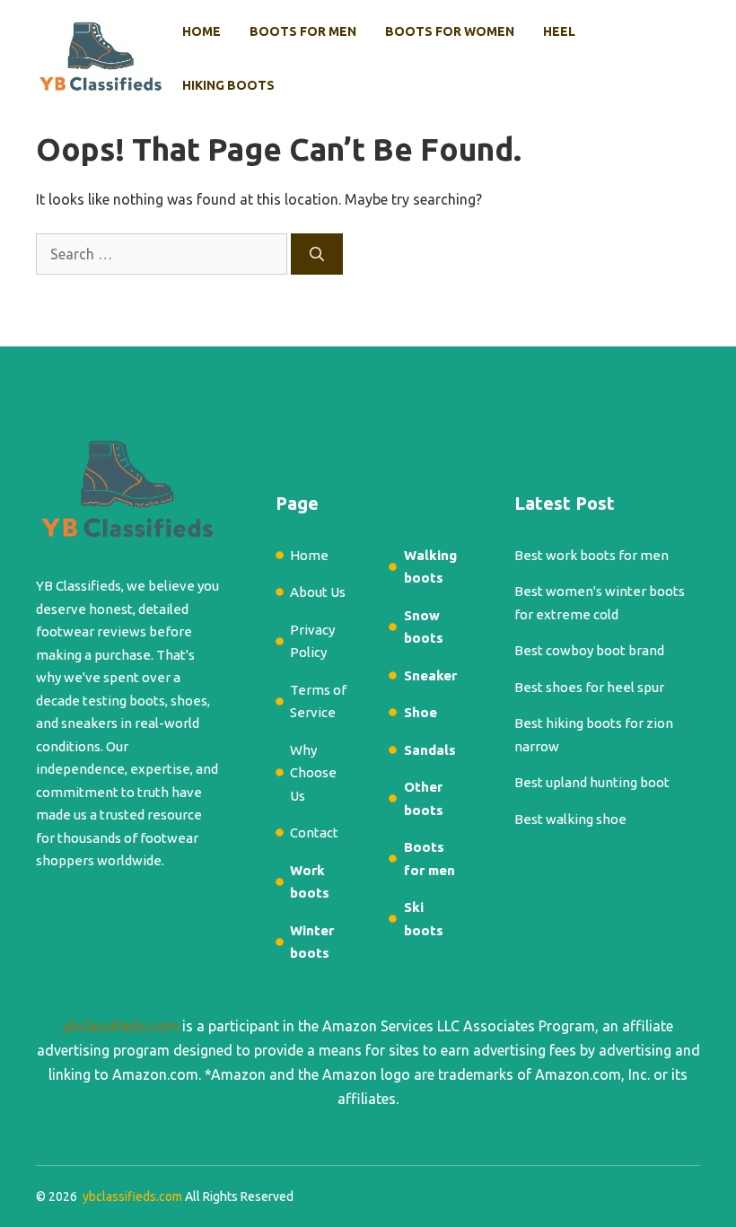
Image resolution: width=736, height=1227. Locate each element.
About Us (318, 592)
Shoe (420, 712)
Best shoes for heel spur (589, 687)
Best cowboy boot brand (589, 650)
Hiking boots (228, 85)
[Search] (317, 254)
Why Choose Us (313, 772)
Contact (314, 832)
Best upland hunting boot (592, 782)
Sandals (430, 750)
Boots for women (449, 31)
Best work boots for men (591, 555)
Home (201, 31)
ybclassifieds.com (121, 1026)
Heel (559, 31)
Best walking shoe (570, 819)
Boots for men (303, 31)
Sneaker (430, 675)
